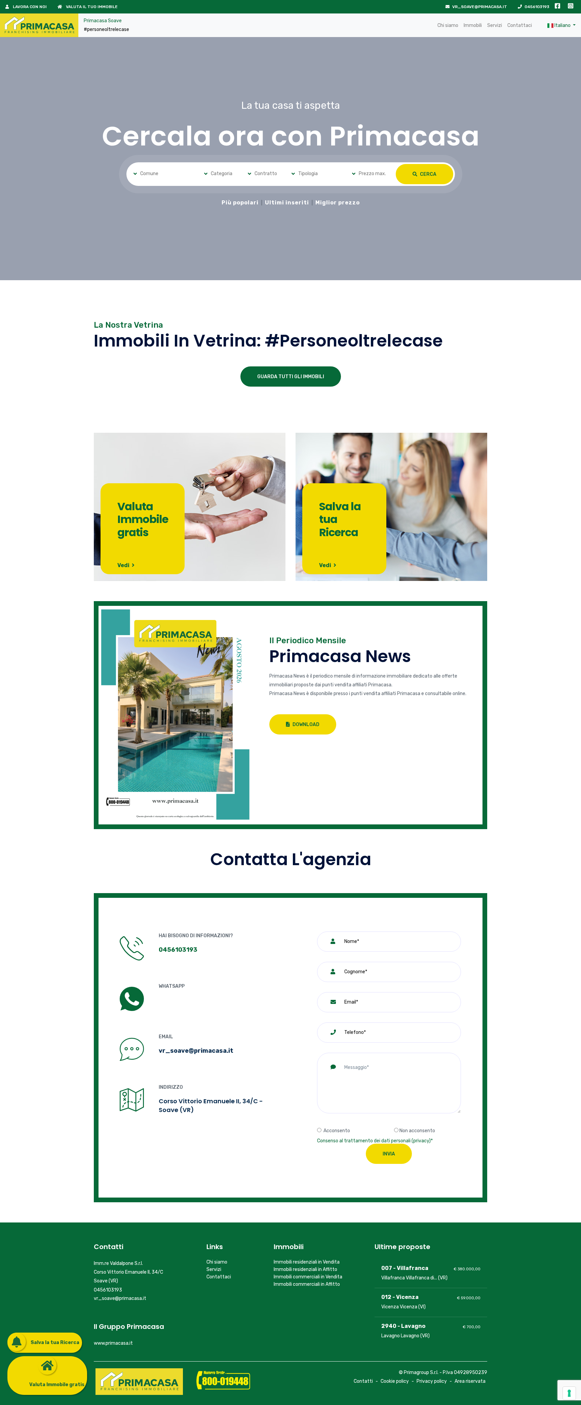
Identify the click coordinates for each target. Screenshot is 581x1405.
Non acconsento (417, 1131)
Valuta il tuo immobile (91, 6)
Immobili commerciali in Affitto (307, 1284)
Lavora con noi (29, 6)
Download (305, 724)
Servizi (494, 25)
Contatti (363, 1381)
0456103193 (537, 6)
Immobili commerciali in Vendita (308, 1277)
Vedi (123, 565)
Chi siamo (447, 25)
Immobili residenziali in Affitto (305, 1269)
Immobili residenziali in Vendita (307, 1262)
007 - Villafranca (404, 1268)
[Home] (39, 25)
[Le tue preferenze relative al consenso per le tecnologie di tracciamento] (569, 1393)
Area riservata (470, 1381)
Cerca (427, 174)
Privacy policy (432, 1381)
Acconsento (336, 1131)
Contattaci (519, 25)
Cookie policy (395, 1381)
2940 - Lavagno (403, 1326)
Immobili (473, 25)
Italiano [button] (562, 25)
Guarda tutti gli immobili (290, 377)
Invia (389, 1154)
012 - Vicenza (400, 1297)
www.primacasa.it (113, 1343)
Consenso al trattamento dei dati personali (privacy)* (375, 1141)
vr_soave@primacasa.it (479, 6)
